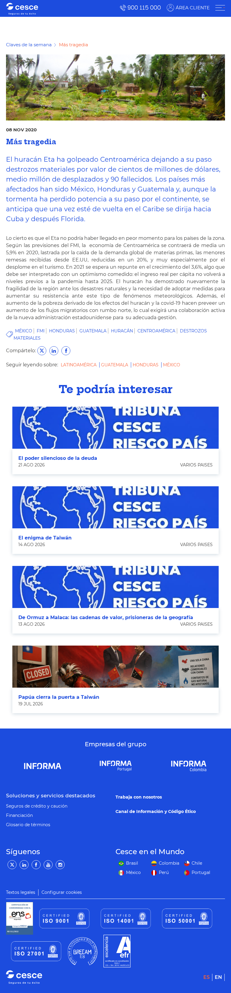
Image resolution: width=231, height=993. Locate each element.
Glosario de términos (28, 824)
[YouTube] (48, 864)
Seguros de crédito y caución (36, 806)
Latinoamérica (79, 365)
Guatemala (115, 365)
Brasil (132, 863)
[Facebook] (36, 864)
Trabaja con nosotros (139, 797)
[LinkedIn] (24, 864)
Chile (197, 863)
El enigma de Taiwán (45, 538)
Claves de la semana (29, 44)
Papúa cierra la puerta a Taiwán (58, 697)
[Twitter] (12, 864)
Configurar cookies (62, 892)
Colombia (169, 863)
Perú (164, 872)
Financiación (19, 815)
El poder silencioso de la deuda (57, 458)
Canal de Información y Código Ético (156, 811)
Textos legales (20, 892)
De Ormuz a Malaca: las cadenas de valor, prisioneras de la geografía (105, 617)
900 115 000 (144, 7)
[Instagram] (60, 864)
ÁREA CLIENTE (193, 8)
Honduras (146, 365)
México (171, 365)
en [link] (218, 977)
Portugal (201, 872)
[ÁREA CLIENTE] (220, 8)
